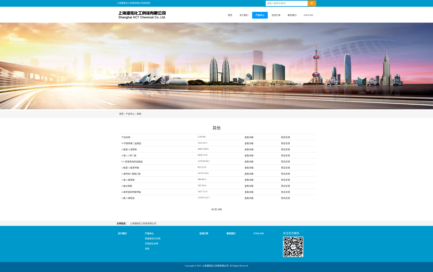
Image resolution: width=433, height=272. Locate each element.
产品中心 (260, 15)
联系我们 (292, 15)
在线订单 (276, 15)
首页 (230, 15)
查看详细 (249, 143)
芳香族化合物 (151, 243)
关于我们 (244, 15)
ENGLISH (308, 15)
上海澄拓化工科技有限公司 (143, 223)
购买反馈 (285, 143)
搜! (312, 3)
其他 (139, 114)
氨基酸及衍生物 (152, 238)
